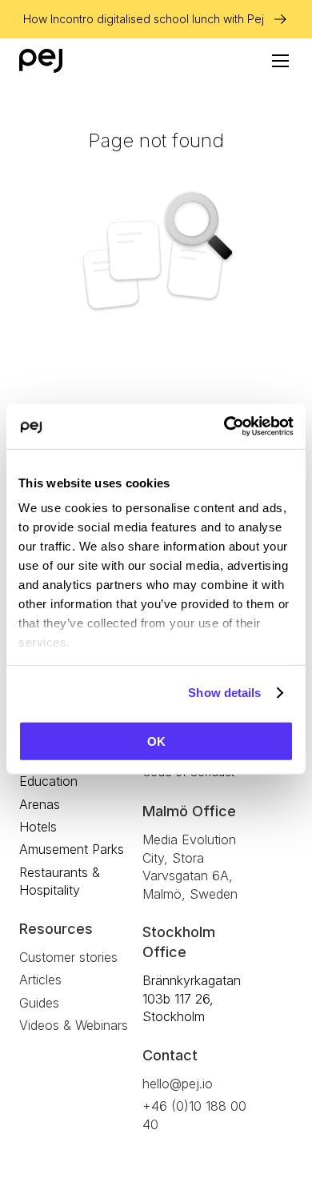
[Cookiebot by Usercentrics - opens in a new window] (224, 426)
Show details (224, 692)
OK (156, 740)
